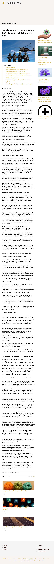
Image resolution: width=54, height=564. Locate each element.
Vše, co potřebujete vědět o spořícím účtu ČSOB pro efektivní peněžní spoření (44, 99)
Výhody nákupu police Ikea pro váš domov (17, 69)
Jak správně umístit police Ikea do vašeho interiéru (19, 75)
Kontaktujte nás (15, 472)
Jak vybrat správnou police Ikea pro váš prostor (18, 73)
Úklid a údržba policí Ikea (12, 77)
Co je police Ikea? (10, 67)
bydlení (33, 476)
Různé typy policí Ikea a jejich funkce (15, 71)
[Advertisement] (27, 14)
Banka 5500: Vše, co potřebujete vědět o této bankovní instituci (44, 81)
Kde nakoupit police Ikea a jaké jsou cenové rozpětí (19, 84)
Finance (9, 23)
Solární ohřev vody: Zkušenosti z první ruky (15, 527)
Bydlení (4, 23)
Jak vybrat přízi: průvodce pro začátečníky (15, 491)
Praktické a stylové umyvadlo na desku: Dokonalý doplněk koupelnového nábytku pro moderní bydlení (44, 61)
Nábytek (14, 23)
